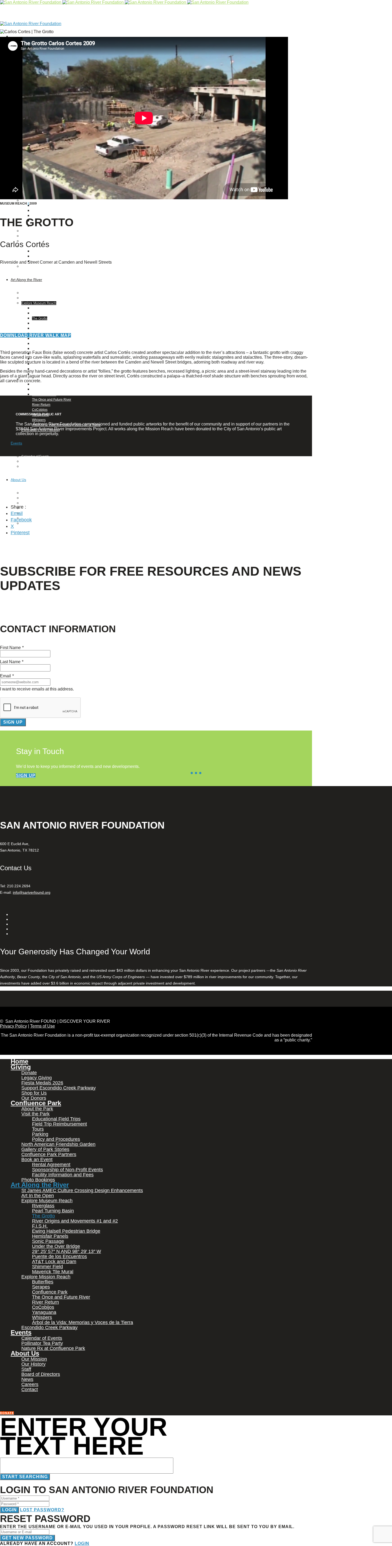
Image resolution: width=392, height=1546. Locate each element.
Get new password (27, 1538)
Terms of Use (42, 1026)
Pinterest (20, 532)
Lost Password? (42, 1510)
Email (17, 513)
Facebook (21, 519)
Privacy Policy (13, 1026)
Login (9, 1510)
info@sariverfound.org (31, 892)
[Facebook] (12, 36)
